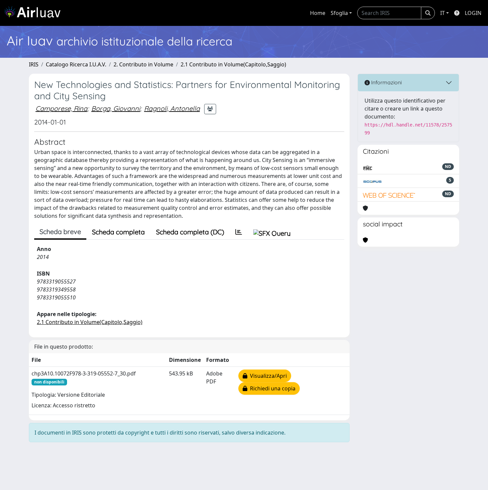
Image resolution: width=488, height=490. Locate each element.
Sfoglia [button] (339, 13)
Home (317, 13)
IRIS (34, 64)
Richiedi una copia (271, 388)
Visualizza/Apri (267, 375)
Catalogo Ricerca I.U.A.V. (76, 64)
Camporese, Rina (61, 108)
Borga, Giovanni (115, 108)
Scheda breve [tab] (60, 231)
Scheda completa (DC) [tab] (190, 232)
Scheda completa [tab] (118, 232)
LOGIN (473, 13)
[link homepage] (35, 13)
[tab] (239, 232)
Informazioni (386, 82)
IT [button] (442, 13)
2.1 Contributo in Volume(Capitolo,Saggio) (233, 64)
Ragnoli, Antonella (172, 108)
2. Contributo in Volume (143, 64)
